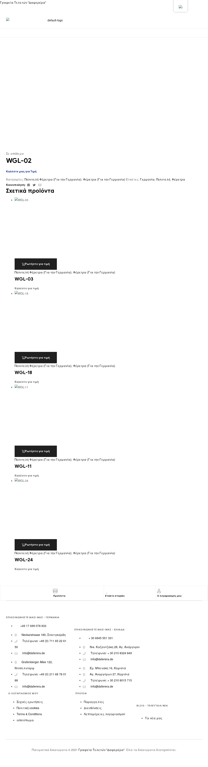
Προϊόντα (59, 595)
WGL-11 (23, 466)
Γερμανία (147, 179)
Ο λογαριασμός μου (169, 595)
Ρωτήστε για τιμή (37, 264)
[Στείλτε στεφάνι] (107, 591)
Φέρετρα (178, 179)
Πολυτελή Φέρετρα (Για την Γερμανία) (53, 179)
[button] (104, 32)
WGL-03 (24, 279)
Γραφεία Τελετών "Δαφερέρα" (23, 2)
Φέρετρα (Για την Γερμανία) (104, 179)
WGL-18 (23, 372)
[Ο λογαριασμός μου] (159, 591)
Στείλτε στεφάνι (115, 595)
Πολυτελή (163, 179)
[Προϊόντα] (55, 591)
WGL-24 (24, 559)
